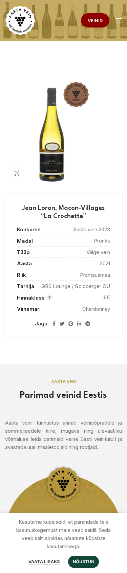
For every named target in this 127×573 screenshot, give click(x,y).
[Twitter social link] (62, 323)
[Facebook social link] (54, 323)
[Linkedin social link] (79, 323)
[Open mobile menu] (119, 20)
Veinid (95, 20)
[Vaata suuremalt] (17, 173)
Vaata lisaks (44, 561)
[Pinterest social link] (70, 323)
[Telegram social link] (87, 323)
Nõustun (83, 561)
